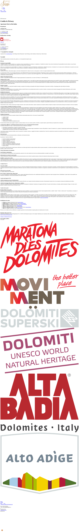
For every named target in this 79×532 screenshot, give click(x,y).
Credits (4, 8)
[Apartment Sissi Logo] (5, 17)
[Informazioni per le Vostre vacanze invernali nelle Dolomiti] (39, 327)
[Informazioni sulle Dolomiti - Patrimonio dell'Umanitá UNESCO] (39, 373)
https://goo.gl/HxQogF (44, 197)
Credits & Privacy (3, 510)
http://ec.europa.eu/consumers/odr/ (6, 214)
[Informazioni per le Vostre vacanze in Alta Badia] (39, 432)
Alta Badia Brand (9, 53)
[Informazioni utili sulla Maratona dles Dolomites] (39, 272)
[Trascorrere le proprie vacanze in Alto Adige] (39, 493)
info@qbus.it (3, 47)
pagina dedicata (20, 202)
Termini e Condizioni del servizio (6, 216)
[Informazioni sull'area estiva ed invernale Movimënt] (39, 308)
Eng (4, 10)
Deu (1, 10)
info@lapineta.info (4, 32)
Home (4, 7)
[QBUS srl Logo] (39, 531)
